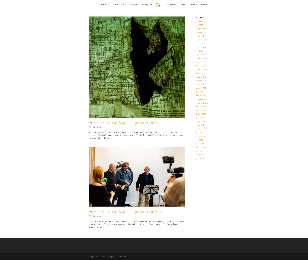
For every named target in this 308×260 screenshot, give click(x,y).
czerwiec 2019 (201, 121)
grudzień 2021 (201, 77)
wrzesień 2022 (201, 69)
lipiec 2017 (200, 151)
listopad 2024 (201, 32)
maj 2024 (199, 43)
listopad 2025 (201, 21)
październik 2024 (202, 36)
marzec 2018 (201, 143)
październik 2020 (202, 103)
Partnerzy (134, 5)
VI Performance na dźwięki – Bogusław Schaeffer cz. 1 (127, 212)
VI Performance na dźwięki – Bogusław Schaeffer (124, 123)
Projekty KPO (146, 5)
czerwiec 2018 (201, 136)
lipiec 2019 (200, 118)
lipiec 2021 (200, 92)
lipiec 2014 (200, 158)
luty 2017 (199, 155)
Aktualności (106, 5)
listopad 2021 (201, 80)
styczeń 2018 (201, 147)
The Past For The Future (175, 5)
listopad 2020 (201, 99)
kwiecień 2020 (201, 106)
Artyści (194, 5)
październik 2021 (202, 84)
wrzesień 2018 (201, 129)
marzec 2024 (201, 47)
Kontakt (203, 5)
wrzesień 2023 (201, 58)
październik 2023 (202, 54)
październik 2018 (202, 125)
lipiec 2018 (200, 132)
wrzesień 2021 (201, 88)
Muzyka (92, 127)
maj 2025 (199, 25)
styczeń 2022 (201, 73)
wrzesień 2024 (201, 40)
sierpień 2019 (201, 114)
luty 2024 (199, 51)
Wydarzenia (119, 5)
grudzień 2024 (201, 29)
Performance (101, 127)
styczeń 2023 (201, 66)
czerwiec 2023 (201, 62)
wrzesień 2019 (201, 110)
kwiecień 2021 (201, 95)
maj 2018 (199, 140)
